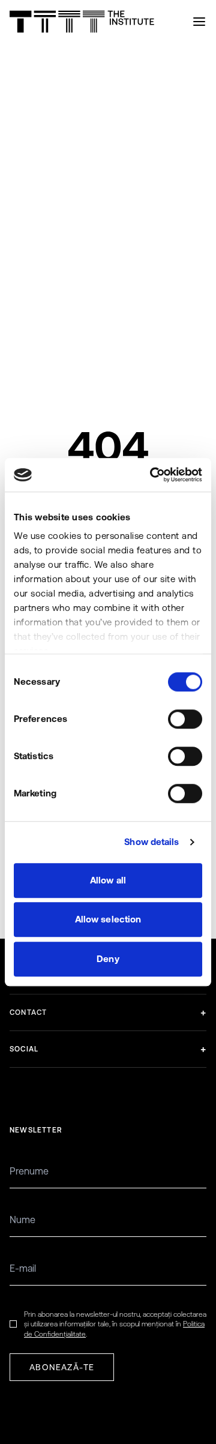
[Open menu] (199, 21)
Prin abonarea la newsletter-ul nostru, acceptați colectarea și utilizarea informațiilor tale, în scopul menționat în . (115, 1324)
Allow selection (108, 919)
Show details (151, 842)
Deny (108, 959)
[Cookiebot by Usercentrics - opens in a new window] (152, 475)
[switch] (185, 719)
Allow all (108, 880)
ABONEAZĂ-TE (61, 1367)
